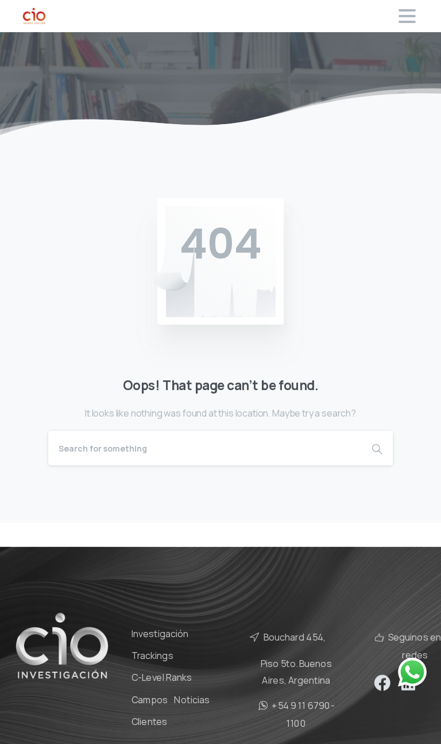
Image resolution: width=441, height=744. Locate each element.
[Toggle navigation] (407, 16)
